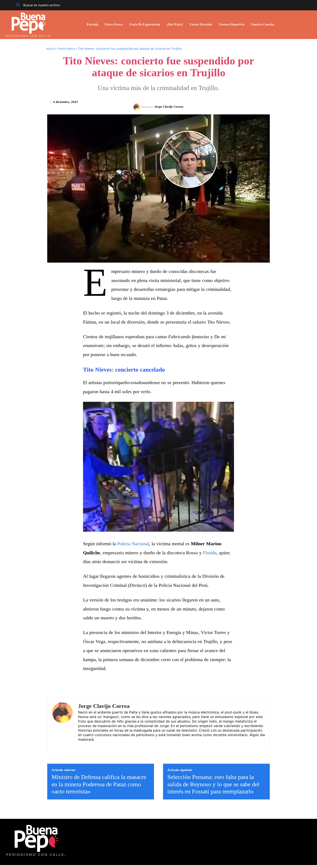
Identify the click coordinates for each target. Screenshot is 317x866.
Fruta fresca (66, 49)
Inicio (50, 49)
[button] (36, 5)
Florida (210, 552)
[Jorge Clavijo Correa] (137, 107)
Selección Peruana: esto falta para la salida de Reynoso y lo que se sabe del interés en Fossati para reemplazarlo (213, 784)
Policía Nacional (133, 543)
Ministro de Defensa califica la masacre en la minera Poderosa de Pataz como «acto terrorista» (99, 784)
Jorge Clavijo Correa (168, 106)
